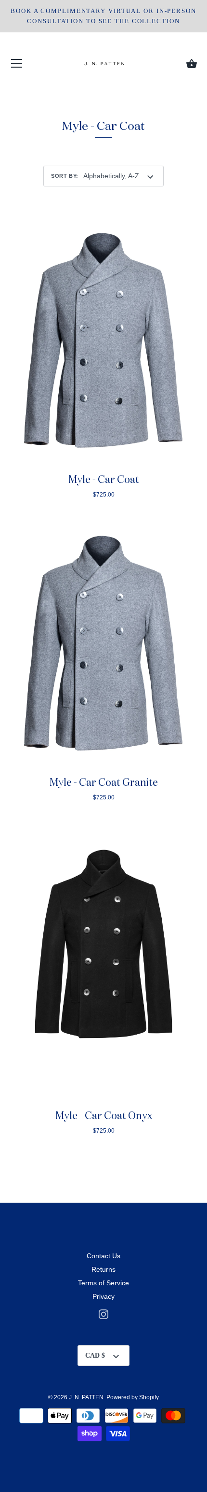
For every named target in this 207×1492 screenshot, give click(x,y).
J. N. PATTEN (86, 1397)
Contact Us (103, 1256)
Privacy (103, 1296)
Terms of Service (103, 1283)
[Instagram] (103, 1313)
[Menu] (17, 65)
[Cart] (191, 64)
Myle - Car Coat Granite (104, 783)
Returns (103, 1269)
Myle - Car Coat (103, 480)
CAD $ (95, 1355)
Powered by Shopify (132, 1397)
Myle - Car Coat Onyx (103, 1116)
